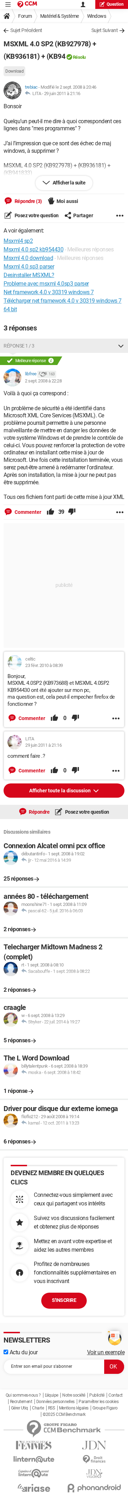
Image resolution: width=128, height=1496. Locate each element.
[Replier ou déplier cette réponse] (121, 345)
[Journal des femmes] (34, 1445)
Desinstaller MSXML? (29, 275)
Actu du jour (23, 1352)
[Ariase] (34, 1488)
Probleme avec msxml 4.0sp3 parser (46, 283)
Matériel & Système (59, 16)
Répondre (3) (28, 201)
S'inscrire (64, 1300)
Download (14, 71)
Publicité (97, 1395)
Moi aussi (67, 201)
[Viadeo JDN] (94, 1473)
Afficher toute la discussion (60, 790)
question (115, 4)
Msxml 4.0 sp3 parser (29, 266)
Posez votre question (36, 215)
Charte (38, 1408)
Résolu (79, 57)
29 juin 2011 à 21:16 (62, 93)
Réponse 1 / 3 (19, 346)
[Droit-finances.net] (94, 1459)
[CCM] (27, 4)
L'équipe (51, 1395)
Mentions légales (74, 1408)
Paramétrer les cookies (98, 1401)
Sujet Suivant (104, 30)
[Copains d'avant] (34, 1473)
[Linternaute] (34, 1459)
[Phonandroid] (94, 1488)
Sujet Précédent (26, 30)
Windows (96, 16)
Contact (115, 1395)
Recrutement (21, 1401)
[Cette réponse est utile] (50, 512)
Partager (83, 215)
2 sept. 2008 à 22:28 (43, 381)
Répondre (39, 812)
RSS (51, 1408)
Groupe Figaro (105, 1408)
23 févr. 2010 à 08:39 (44, 665)
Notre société (73, 1395)
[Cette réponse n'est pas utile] (71, 512)
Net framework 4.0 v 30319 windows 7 (49, 292)
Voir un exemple (106, 1352)
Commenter (27, 512)
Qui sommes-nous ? (23, 1395)
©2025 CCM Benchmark (64, 1414)
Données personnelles (55, 1401)
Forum (25, 16)
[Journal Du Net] (94, 1445)
